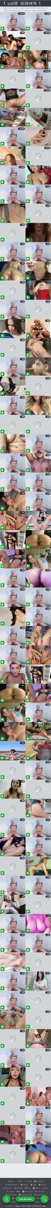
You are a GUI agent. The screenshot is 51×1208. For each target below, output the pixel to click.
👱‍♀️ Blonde (42, 1185)
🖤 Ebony (19, 1181)
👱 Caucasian (39, 1181)
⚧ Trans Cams (11, 1195)
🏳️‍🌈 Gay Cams (40, 1191)
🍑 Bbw (28, 1188)
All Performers (36, 1206)
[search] (44, 1199)
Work (23, 1206)
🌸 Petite (36, 1188)
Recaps (28, 1206)
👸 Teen (33, 1185)
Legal (44, 1206)
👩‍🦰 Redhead (18, 1188)
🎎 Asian (10, 1181)
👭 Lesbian (10, 1191)
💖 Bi (18, 1191)
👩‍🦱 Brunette (7, 1188)
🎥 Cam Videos (13, 1202)
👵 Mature (24, 1185)
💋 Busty (45, 1188)
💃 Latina (28, 1181)
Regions (18, 1206)
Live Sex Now (25, 1199)
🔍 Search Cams (38, 1202)
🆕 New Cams (27, 1191)
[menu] (6, 1199)
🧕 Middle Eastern (12, 1185)
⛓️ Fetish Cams (39, 1195)
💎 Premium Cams (25, 1195)
